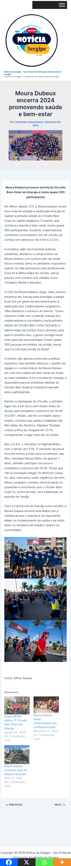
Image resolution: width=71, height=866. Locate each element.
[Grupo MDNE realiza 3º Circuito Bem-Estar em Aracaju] (17, 705)
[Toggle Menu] (62, 5)
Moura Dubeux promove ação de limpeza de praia (15, 770)
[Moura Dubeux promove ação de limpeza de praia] (17, 754)
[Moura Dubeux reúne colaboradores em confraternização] (46, 704)
